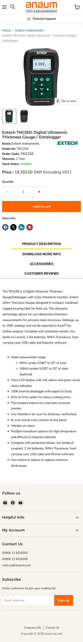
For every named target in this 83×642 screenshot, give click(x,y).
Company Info (32, 628)
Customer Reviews (41, 273)
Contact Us (52, 628)
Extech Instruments (29, 30)
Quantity (7, 182)
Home (6, 30)
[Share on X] (13, 227)
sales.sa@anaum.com (16, 565)
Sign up (64, 600)
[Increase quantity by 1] (39, 191)
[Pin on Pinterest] (29, 227)
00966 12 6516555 (15, 553)
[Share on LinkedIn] (21, 227)
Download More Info (41, 254)
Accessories (41, 264)
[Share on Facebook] (5, 227)
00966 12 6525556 (15, 559)
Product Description (41, 244)
